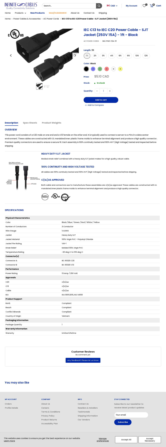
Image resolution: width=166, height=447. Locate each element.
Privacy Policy (47, 415)
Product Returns (49, 419)
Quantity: (88, 91)
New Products (37, 13)
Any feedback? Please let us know (82, 360)
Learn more (9, 440)
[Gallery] (43, 59)
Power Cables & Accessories (27, 18)
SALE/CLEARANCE (57, 13)
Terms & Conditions (50, 411)
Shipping (103, 13)
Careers (45, 408)
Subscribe (123, 422)
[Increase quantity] (109, 91)
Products (19, 13)
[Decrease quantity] (97, 91)
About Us (75, 13)
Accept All (126, 439)
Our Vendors (84, 419)
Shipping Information (88, 415)
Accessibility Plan (49, 423)
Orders (8, 403)
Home (8, 13)
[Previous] (10, 55)
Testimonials (84, 411)
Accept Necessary (150, 439)
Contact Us (89, 13)
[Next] (75, 55)
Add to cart (101, 99)
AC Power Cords (51, 18)
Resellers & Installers (88, 408)
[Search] (99, 6)
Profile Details (11, 408)
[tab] (11, 123)
